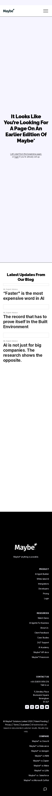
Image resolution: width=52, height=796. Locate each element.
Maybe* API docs (41, 652)
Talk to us (44, 685)
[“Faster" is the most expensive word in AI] (26, 284)
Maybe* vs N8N (42, 756)
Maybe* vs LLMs (41, 770)
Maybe (35, 657)
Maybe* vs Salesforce (39, 775)
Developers (44, 588)
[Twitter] (37, 707)
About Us (44, 628)
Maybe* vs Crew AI (40, 741)
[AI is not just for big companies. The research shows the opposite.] (26, 335)
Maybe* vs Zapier (41, 761)
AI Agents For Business (39, 623)
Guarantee (25, 724)
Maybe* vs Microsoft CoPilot (36, 780)
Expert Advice (12, 289)
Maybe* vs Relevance (39, 746)
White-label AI (43, 579)
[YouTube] (47, 707)
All (4, 289)
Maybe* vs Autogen (40, 751)
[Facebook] (27, 707)
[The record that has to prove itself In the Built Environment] (26, 306)
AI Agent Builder (42, 574)
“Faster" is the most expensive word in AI (23, 296)
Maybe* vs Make (41, 765)
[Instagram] (32, 707)
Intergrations (43, 584)
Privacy (8, 724)
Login (46, 598)
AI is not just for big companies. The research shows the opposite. (22, 353)
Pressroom (44, 657)
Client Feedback (42, 632)
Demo (46, 618)
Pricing (46, 593)
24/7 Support (43, 642)
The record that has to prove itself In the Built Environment (25, 321)
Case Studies (43, 637)
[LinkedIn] (42, 707)
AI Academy (44, 647)
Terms (16, 724)
